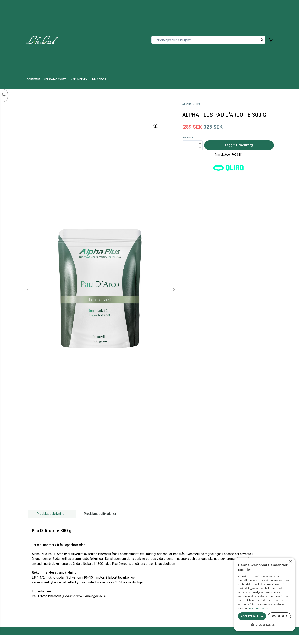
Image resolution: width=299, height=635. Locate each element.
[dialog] (264, 594)
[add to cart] (270, 40)
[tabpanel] (149, 565)
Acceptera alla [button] (252, 616)
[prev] (28, 289)
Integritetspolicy (258, 608)
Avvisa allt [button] (279, 616)
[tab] (52, 514)
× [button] (290, 562)
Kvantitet (188, 137)
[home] (42, 40)
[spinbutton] (193, 145)
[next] (173, 289)
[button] (200, 143)
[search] (262, 40)
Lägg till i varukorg (239, 145)
